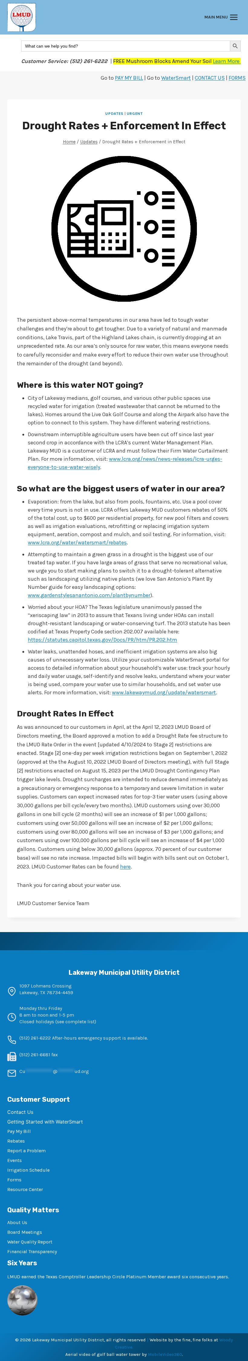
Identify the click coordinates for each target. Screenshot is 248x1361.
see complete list (76, 1021)
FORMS (237, 78)
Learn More (227, 61)
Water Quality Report (29, 1242)
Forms (14, 1180)
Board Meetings (24, 1232)
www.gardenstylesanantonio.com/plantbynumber (89, 595)
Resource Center (25, 1189)
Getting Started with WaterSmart (45, 1122)
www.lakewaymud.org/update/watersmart (164, 692)
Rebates (16, 1141)
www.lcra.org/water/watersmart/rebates (77, 542)
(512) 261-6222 (35, 1038)
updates (114, 113)
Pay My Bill (19, 1131)
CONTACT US (210, 78)
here (125, 866)
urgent (135, 113)
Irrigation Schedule (28, 1170)
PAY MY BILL (129, 78)
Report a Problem (26, 1151)
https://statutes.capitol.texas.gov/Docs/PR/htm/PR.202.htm (102, 639)
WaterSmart (176, 78)
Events (14, 1160)
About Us (17, 1222)
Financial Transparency (32, 1251)
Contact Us (20, 1112)
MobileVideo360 (165, 1354)
